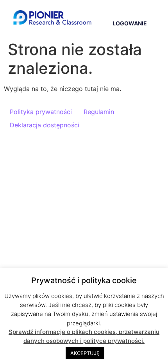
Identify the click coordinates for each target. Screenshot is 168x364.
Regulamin (99, 112)
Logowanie (130, 23)
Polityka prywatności (41, 112)
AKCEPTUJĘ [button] (85, 353)
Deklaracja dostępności (44, 125)
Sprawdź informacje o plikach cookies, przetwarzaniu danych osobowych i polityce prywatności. (84, 336)
